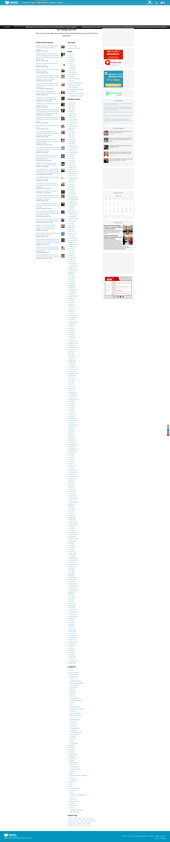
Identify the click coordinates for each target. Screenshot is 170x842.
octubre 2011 (72, 448)
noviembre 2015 (73, 343)
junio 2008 (72, 528)
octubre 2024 (72, 150)
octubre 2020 (72, 216)
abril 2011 (71, 461)
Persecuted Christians (76, 715)
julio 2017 (71, 300)
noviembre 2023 (73, 173)
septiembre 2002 (73, 616)
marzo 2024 (72, 165)
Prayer (71, 777)
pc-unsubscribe (73, 74)
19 (114, 208)
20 (118, 208)
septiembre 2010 (73, 476)
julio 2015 (71, 352)
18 (110, 208)
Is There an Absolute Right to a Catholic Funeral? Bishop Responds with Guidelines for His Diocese (48, 205)
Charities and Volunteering (77, 683)
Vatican (72, 797)
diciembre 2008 (73, 521)
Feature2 (70, 818)
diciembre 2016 (73, 315)
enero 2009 (72, 519)
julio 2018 (71, 274)
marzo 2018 (72, 283)
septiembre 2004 (73, 564)
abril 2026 (71, 111)
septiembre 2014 (73, 373)
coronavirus (79, 823)
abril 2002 (71, 627)
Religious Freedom (75, 719)
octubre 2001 (72, 639)
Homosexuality (73, 754)
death (74, 823)
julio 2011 (71, 455)
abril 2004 (71, 575)
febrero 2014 (72, 388)
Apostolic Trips (74, 762)
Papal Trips (73, 803)
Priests (71, 784)
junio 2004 (72, 571)
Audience (71, 57)
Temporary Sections (74, 801)
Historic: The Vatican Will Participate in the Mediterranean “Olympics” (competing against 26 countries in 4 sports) (48, 213)
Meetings (72, 771)
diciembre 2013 (73, 392)
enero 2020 (72, 236)
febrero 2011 (72, 465)
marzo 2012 (72, 438)
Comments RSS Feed (74, 48)
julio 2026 (71, 105)
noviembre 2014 (73, 369)
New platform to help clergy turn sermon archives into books (106, 27)
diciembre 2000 (73, 661)
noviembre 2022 (73, 199)
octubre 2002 (72, 614)
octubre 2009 (72, 500)
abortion (69, 823)
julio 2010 (71, 480)
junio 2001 (72, 648)
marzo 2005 (72, 551)
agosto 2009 (72, 504)
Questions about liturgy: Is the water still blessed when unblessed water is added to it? (120, 132)
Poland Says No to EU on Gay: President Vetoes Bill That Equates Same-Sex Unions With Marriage (47, 185)
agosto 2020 (72, 221)
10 (105, 206)
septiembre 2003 (73, 590)
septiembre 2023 (73, 178)
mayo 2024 (72, 160)
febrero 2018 (72, 285)
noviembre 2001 (73, 637)
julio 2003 (71, 594)
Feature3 (74, 818)
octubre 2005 (72, 536)
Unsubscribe (72, 91)
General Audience (74, 767)
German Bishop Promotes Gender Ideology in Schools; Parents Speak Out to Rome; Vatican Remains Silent (120, 153)
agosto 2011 (72, 453)
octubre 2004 (72, 562)
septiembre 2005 (73, 538)
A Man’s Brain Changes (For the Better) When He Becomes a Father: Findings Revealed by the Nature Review (47, 248)
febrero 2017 (72, 311)
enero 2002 (72, 633)
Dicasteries (73, 790)
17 (105, 208)
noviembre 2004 (73, 560)
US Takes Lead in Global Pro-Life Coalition (47, 191)
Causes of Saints (74, 788)
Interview (72, 702)
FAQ (70, 63)
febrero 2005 (72, 554)
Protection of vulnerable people (78, 795)
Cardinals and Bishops (76, 681)
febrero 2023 (72, 193)
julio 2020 (71, 223)
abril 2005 (71, 549)
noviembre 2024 (73, 147)
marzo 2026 (72, 113)
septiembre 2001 (73, 642)
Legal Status (72, 68)
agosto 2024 (72, 154)
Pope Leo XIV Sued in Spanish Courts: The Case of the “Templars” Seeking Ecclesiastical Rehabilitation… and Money (48, 197)
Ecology (72, 689)
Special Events (74, 805)
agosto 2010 (72, 478)
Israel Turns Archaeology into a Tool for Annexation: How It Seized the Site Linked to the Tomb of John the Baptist (47, 133)
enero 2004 (72, 581)
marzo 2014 (72, 386)
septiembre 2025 (73, 126)
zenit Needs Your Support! (76, 96)
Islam (71, 704)
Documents (52, 2)
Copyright (71, 61)
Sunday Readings (74, 728)
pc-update (71, 76)
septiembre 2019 (73, 244)
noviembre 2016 (73, 317)
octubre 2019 (72, 242)
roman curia (78, 825)
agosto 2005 (72, 541)
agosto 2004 (72, 566)
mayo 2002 (72, 624)
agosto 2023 (72, 180)
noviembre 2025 (73, 122)
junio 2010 (72, 483)
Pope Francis (72, 758)
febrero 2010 (72, 491)
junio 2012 (72, 431)
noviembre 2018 (73, 266)
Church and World (41, 2)
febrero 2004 (72, 579)
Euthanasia (73, 694)
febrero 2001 (72, 657)
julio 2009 (71, 506)
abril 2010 (71, 487)
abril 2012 (71, 435)
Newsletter (72, 70)
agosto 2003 (72, 592)
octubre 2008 (72, 526)
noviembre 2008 (73, 523)
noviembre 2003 (73, 586)
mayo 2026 (72, 109)
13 (118, 206)
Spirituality (73, 726)
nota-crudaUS (72, 72)
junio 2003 (72, 596)
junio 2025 (72, 133)
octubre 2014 (72, 371)
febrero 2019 (72, 259)
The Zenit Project (73, 87)
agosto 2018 (72, 272)
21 (122, 208)
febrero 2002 (72, 631)
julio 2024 (71, 156)
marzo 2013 (72, 412)
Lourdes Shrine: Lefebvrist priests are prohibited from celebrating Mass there (120, 146)
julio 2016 (71, 326)
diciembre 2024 (73, 145)
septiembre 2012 (73, 425)
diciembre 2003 (73, 584)
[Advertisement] (85, 15)
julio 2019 (71, 248)
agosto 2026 (72, 102)
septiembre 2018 (73, 270)
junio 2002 (72, 622)
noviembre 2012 (73, 420)
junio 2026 (72, 107)
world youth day (71, 825)
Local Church (73, 711)
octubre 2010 (72, 474)
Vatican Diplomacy (75, 734)
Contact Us (72, 59)
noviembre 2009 (73, 498)
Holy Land (71, 752)
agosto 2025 (72, 128)
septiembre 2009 (73, 502)
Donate (60, 2)
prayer (84, 823)
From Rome (72, 747)
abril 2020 (71, 229)
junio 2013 (72, 405)
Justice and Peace (75, 706)
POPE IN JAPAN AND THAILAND (78, 775)
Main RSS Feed (73, 46)
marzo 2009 (72, 515)
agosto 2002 (72, 618)
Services (71, 81)
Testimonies (73, 730)
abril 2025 (71, 137)
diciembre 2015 (73, 341)
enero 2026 (72, 117)
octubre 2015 (72, 345)
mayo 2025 (72, 135)
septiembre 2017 (73, 296)
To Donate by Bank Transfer (76, 89)
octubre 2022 (72, 201)
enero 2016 (72, 339)
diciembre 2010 (73, 470)
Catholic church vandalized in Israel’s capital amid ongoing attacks (145, 27)
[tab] (111, 279)
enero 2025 (72, 143)
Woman (72, 741)
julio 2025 (71, 130)
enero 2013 (72, 416)
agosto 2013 (72, 401)
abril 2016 (71, 332)
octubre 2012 (72, 422)
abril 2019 (71, 255)
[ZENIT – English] (13, 2)
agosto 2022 (72, 206)
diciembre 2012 (73, 418)
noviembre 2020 (73, 214)
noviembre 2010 (73, 472)
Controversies (73, 687)
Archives (71, 670)
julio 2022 (71, 208)
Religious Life (73, 721)
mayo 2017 (72, 304)
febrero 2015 (72, 362)
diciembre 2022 (73, 197)
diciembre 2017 (73, 289)
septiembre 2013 (73, 399)
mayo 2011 (72, 459)
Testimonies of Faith (76, 732)
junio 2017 (72, 302)
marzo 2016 (72, 334)
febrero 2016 (72, 337)
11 (110, 206)
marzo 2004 (72, 577)
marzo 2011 (72, 463)
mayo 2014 (72, 382)
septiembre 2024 (73, 152)
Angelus (72, 760)
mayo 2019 (72, 253)
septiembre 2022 (73, 203)
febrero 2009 (72, 517)
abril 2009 (71, 513)
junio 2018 (72, 276)
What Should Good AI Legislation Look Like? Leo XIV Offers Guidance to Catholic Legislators (47, 47)
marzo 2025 (72, 139)
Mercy (71, 773)
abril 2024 (71, 163)
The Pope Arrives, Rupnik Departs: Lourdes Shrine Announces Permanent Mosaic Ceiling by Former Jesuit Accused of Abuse (48, 77)
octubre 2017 (72, 294)
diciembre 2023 (73, 171)
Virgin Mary (73, 737)
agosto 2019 (72, 246)
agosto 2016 (72, 324)
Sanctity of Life (74, 724)
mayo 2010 (72, 485)
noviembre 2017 (73, 291)
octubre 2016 (72, 319)
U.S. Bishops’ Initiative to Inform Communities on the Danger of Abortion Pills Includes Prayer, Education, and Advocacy (48, 149)
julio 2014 (71, 377)
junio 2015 (72, 354)
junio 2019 (72, 251)
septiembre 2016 (73, 322)
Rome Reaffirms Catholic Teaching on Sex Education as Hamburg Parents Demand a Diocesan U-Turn (47, 85)
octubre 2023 (72, 175)
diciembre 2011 (73, 444)
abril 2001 (71, 652)
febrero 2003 (72, 605)
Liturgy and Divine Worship (77, 709)
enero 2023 (72, 195)
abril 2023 (71, 188)
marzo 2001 (72, 655)
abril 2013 (71, 410)
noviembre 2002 (73, 612)
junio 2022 (72, 210)
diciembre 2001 (73, 635)
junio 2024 (72, 158)
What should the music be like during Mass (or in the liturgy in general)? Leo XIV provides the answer (48, 119)
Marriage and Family (75, 713)
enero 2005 (72, 556)
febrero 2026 (72, 115)
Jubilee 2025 (72, 65)
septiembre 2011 (73, 450)
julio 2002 (71, 620)
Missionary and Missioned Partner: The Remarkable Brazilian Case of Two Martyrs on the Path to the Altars (48, 141)
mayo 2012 (72, 433)
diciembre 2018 (73, 263)
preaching (88, 823)
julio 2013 (71, 403)
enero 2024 (72, 169)
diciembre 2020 (73, 212)
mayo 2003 (72, 599)
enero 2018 (72, 287)
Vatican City (73, 799)
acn (82, 825)
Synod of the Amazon (76, 810)
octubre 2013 (72, 397)
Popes (71, 792)
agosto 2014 (72, 375)
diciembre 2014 (73, 367)
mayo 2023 (72, 186)
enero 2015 (72, 364)
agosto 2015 (72, 349)
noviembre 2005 (73, 534)
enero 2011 (72, 468)
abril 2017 (71, 306)
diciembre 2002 (73, 609)
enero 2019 (72, 261)
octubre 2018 (72, 268)
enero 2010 (72, 493)
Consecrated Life (74, 685)
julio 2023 (71, 182)
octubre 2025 (72, 124)
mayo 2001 (72, 650)
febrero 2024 (72, 167)
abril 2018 (71, 281)
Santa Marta (73, 780)
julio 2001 (71, 646)
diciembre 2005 (73, 532)
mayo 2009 (72, 511)
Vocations (72, 739)
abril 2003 (71, 601)
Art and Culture (74, 676)
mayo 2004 (72, 573)
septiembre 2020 (73, 218)
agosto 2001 (72, 644)
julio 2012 (71, 429)
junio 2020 (72, 225)
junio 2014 (72, 380)
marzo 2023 (72, 190)
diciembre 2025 (73, 120)
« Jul (105, 216)
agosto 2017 (72, 298)
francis (88, 818)
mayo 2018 (72, 279)
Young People (73, 743)
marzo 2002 (72, 629)
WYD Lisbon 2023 (74, 812)
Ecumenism (73, 691)
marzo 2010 (72, 489)
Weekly (84, 818)
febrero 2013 (72, 414)
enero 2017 (72, 313)
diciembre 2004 (73, 558)
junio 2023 (72, 184)
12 (114, 206)
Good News (72, 749)
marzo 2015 (72, 360)
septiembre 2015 (73, 347)
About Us (71, 55)
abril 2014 (71, 384)
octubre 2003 (72, 588)
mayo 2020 (72, 227)
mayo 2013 (72, 407)
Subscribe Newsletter (75, 85)
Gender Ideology (74, 698)
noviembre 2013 (73, 395)
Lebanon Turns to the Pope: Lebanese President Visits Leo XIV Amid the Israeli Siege (113, 237)
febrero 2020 (72, 233)
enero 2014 (72, 390)
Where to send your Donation (76, 93)
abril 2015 (71, 358)
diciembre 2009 (73, 496)
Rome (32, 2)
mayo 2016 (72, 330)
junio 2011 (72, 457)
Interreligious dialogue (76, 700)
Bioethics (72, 679)
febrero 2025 (72, 141)
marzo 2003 (72, 603)
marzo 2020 (72, 231)
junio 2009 (72, 508)
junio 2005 (72, 545)
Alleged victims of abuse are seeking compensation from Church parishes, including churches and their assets (46, 227)
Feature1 (79, 818)
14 (122, 206)
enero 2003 (72, 607)
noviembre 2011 (73, 446)
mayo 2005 (72, 547)
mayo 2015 (72, 356)
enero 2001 (72, 659)
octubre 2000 (72, 663)
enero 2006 (72, 530)
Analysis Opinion (74, 674)
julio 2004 (71, 569)
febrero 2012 (72, 440)
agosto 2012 (72, 427)
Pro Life (72, 717)
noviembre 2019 (73, 240)
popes (92, 818)
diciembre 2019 (73, 238)
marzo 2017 (72, 309)
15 (126, 206)
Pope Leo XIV (25, 2)
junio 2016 (72, 328)
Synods (72, 807)
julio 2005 (71, 543)
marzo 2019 (72, 257)
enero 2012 (72, 442)
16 (130, 206)
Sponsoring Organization (75, 83)
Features (72, 696)
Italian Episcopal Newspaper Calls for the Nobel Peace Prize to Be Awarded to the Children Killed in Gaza (46, 157)
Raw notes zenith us (74, 78)
